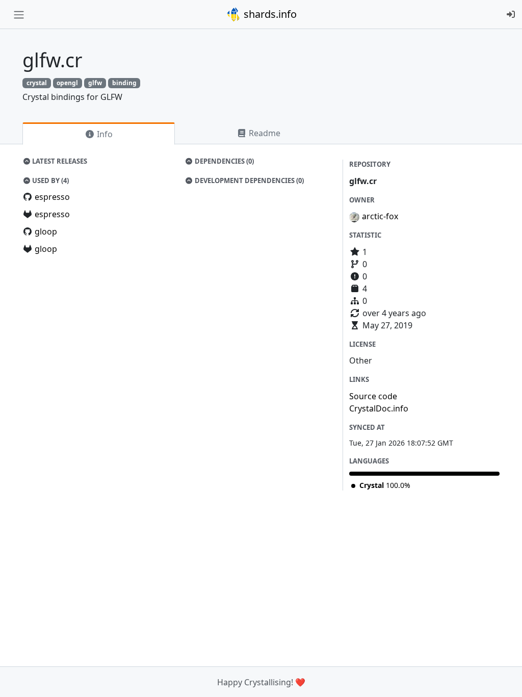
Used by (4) (50, 180)
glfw (95, 83)
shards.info (269, 14)
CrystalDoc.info (378, 408)
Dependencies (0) (223, 161)
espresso (52, 196)
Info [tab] (104, 134)
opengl (67, 83)
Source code (373, 396)
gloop (46, 231)
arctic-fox (380, 216)
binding (124, 83)
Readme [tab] (263, 133)
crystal (37, 83)
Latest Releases (59, 161)
